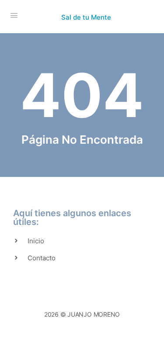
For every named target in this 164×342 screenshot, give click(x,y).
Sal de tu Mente (86, 17)
